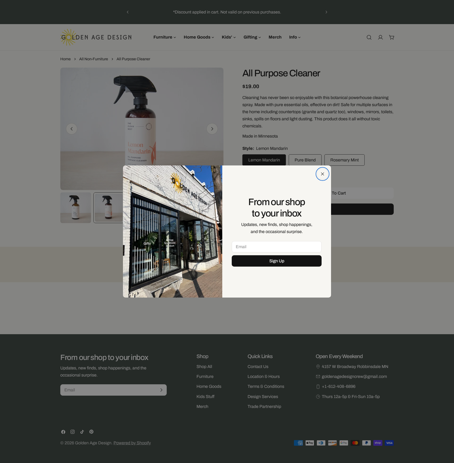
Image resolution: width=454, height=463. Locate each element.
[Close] (322, 174)
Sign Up (276, 261)
